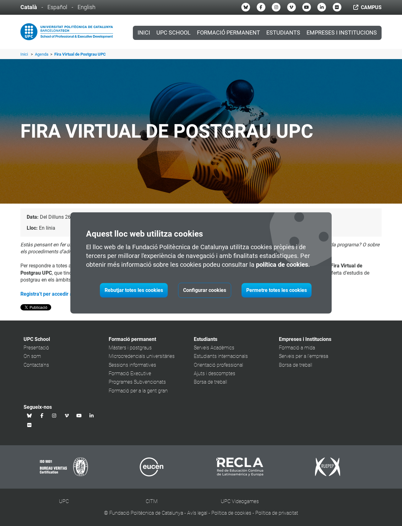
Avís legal (197, 513)
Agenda (42, 54)
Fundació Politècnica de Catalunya (146, 513)
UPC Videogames (240, 501)
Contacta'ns (36, 365)
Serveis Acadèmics (214, 348)
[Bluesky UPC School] (245, 7)
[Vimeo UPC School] (291, 7)
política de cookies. (283, 264)
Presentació (36, 348)
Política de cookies (231, 513)
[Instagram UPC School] (276, 7)
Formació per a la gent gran (138, 391)
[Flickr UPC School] (337, 7)
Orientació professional (218, 365)
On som (32, 356)
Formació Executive (130, 373)
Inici (144, 33)
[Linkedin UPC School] (321, 7)
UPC (64, 501)
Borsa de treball (210, 382)
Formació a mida (297, 348)
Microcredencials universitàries (142, 356)
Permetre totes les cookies (276, 290)
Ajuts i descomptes (214, 373)
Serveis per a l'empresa (303, 356)
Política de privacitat (276, 513)
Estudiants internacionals (221, 356)
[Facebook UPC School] (261, 7)
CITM (152, 501)
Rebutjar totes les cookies (134, 290)
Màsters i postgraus (130, 348)
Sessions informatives (132, 365)
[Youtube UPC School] (306, 7)
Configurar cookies (204, 290)
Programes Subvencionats (137, 382)
